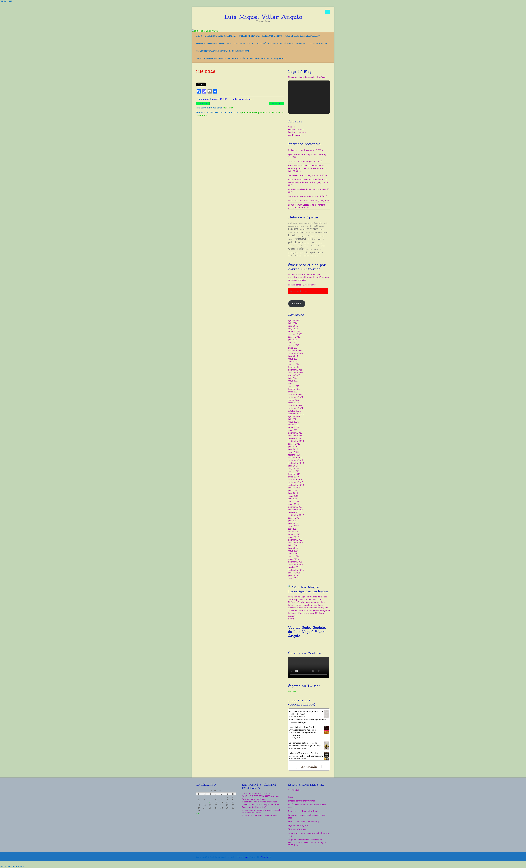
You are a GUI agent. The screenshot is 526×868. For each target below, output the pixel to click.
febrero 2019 (294, 474)
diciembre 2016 (295, 539)
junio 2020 (293, 449)
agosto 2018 (294, 487)
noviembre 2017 (295, 509)
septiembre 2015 (296, 570)
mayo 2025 (293, 342)
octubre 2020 (294, 438)
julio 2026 (293, 323)
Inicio (199, 36)
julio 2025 (293, 339)
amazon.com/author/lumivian (220, 36)
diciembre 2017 (295, 506)
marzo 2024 (293, 364)
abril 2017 (293, 528)
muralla (319, 239)
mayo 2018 (293, 495)
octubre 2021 (294, 410)
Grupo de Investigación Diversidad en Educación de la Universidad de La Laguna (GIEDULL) (241, 58)
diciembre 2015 (295, 561)
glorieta (325, 233)
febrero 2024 (294, 367)
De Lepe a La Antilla (297, 150)
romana (323, 246)
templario (291, 256)
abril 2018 (293, 498)
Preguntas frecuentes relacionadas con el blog (220, 43)
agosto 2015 (294, 572)
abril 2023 (293, 383)
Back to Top (522, 864)
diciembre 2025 (295, 334)
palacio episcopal (299, 242)
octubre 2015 (294, 567)
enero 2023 (293, 391)
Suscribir (296, 303)
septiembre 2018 (296, 485)
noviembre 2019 (295, 460)
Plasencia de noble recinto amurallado (259, 801)
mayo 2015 (293, 578)
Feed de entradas (296, 129)
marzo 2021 (293, 424)
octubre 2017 (294, 512)
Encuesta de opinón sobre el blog (264, 43)
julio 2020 (293, 446)
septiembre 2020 (296, 441)
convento (312, 229)
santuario (296, 248)
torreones (313, 256)
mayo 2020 (293, 452)
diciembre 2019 (295, 457)
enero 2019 (293, 476)
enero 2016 (293, 559)
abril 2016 (293, 553)
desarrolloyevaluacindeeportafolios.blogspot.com (222, 51)
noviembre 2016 (295, 542)
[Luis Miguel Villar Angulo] (205, 30)
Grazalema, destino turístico (301, 196)
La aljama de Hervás (251, 812)
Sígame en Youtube (317, 43)
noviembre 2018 (295, 482)
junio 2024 (293, 356)
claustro (293, 229)
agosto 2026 (294, 320)
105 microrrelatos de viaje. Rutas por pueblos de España (306, 712)
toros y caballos (304, 256)
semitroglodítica (293, 253)
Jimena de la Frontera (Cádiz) (301, 200)
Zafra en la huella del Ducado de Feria (259, 815)
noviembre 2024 (295, 353)
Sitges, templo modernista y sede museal (261, 809)
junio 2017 (293, 523)
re (309, 246)
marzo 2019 (293, 471)
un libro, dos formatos (298, 161)
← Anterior (202, 103)
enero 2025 (293, 347)
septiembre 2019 (296, 463)
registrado (228, 107)
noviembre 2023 (295, 372)
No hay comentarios (241, 99)
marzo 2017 (293, 531)
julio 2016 (293, 545)
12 (210, 802)
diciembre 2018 (295, 479)
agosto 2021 (294, 416)
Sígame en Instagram (295, 43)
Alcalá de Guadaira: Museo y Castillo (304, 189)
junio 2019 (293, 465)
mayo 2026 (293, 328)
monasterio (303, 238)
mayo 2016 (293, 550)
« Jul (198, 813)
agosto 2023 (294, 375)
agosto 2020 (294, 443)
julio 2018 (293, 490)
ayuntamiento (309, 223)
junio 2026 (293, 325)
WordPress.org (294, 135)
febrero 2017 (294, 534)
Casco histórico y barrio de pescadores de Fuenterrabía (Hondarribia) (260, 805)
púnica (306, 246)
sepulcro (302, 253)
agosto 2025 (294, 336)
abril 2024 (293, 361)
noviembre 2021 (295, 408)
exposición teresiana (310, 233)
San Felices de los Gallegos (300, 175)
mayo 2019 (293, 468)
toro (296, 256)
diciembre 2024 (295, 350)
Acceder (291, 126)
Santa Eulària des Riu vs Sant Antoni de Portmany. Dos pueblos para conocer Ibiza (307, 167)
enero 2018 (293, 504)
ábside (319, 256)
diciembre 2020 (295, 432)
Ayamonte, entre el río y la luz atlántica (306, 154)
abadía (290, 223)
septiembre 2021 (296, 413)
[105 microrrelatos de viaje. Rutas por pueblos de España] (326, 711)
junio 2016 (293, 548)
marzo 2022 (293, 399)
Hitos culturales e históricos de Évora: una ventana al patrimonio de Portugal (307, 181)
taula (319, 252)
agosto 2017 (294, 517)
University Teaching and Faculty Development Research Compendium (306, 754)
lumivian (205, 99)
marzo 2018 (293, 501)
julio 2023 (293, 378)
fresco (319, 233)
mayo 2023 (293, 380)
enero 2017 (293, 537)
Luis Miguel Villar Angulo (263, 17)
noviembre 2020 (295, 435)
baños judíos (318, 223)
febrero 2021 (294, 427)
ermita (298, 232)
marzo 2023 (293, 386)
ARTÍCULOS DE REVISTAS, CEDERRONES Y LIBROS (260, 36)
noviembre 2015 (295, 564)
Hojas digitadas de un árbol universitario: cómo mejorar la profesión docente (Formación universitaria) (303, 731)
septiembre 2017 (296, 515)
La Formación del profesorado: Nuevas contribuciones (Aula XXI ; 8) (305, 744)
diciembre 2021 (295, 405)
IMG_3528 (205, 72)
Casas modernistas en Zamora (256, 793)
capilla (326, 223)
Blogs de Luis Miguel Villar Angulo (302, 36)
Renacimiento (315, 246)
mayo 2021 (293, 421)
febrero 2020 (294, 454)
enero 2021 (293, 430)
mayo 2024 (293, 358)
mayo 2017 (293, 526)
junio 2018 (293, 493)
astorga (301, 223)
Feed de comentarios (297, 132)
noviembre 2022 (295, 397)
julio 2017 (293, 520)
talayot (310, 252)
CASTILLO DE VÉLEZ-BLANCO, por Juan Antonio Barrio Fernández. (260, 797)
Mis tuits (292, 691)
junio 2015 (293, 575)
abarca (295, 223)
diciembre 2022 (295, 394)
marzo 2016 (293, 556)
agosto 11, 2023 (220, 99)
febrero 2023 (294, 389)
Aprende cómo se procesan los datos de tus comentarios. (240, 114)
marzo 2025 (293, 345)
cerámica (301, 226)
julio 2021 (293, 419)
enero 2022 (293, 402)
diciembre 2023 (295, 369)
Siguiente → (276, 103)
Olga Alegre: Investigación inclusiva (308, 589)
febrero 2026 (294, 331)
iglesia (292, 235)
